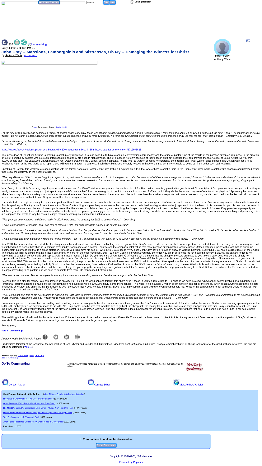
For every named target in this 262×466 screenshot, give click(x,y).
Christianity (23, 355)
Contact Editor (102, 384)
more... (28, 346)
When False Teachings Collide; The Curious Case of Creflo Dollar (33, 422)
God (32, 355)
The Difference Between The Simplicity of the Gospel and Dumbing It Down (37, 412)
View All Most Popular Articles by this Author (64, 394)
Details (58, 127)
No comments (30, 55)
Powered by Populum (131, 462)
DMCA (65, 127)
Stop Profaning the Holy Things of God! (21, 417)
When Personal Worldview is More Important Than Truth (29, 403)
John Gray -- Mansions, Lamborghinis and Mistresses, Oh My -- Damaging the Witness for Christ (95, 52)
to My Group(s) (10, 358)
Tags (39, 355)
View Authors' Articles (192, 384)
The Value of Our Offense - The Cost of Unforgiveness (28, 399)
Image (35, 127)
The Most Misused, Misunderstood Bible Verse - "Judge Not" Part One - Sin (38, 408)
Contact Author (17, 384)
